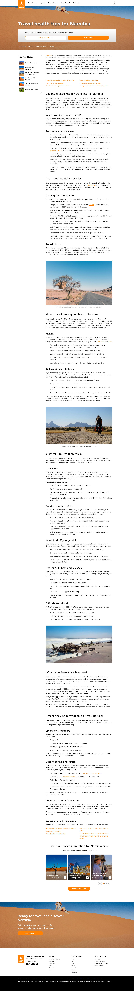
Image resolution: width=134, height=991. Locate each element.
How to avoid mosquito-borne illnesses (59, 86)
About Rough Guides (54, 959)
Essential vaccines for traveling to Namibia (60, 80)
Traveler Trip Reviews (100, 961)
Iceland (73, 965)
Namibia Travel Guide (79, 888)
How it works (32, 3)
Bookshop (76, 3)
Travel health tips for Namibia (56, 834)
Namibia (38, 46)
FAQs (50, 965)
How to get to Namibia (53, 831)
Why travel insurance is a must (90, 83)
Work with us (52, 967)
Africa (32, 46)
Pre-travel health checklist (54, 83)
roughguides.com (23, 46)
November (101, 341)
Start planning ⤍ (30, 933)
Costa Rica (74, 967)
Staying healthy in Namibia (89, 80)
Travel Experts (66, 3)
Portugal (74, 961)
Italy (73, 959)
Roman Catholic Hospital (92, 773)
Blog (50, 970)
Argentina (74, 972)
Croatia (74, 963)
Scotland (74, 970)
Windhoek (91, 185)
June (110, 341)
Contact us (52, 963)
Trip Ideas (42, 3)
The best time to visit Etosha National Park (94, 833)
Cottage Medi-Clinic (69, 776)
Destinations (52, 3)
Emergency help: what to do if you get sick (94, 86)
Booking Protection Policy (101, 963)
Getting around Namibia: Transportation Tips (61, 828)
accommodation (56, 150)
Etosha (91, 205)
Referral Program (99, 965)
